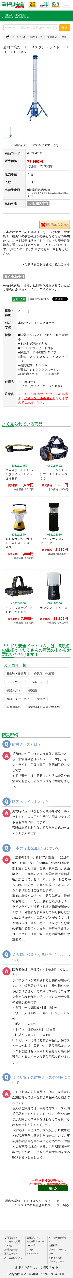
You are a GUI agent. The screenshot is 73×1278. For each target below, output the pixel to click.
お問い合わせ (11, 1249)
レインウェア (15, 682)
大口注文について (13, 1257)
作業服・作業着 (44, 673)
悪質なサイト (11, 1253)
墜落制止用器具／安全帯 (44, 707)
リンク (30, 1249)
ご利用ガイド (11, 1237)
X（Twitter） (33, 1253)
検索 (65, 27)
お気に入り (19, 299)
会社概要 (53, 1245)
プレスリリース (56, 1261)
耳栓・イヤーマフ (17, 699)
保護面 (32, 690)
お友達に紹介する (39, 299)
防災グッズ (36, 37)
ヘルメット (38, 682)
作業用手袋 (13, 707)
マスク (41, 699)
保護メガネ (13, 690)
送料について (33, 1237)
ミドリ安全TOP (17, 37)
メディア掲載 (55, 1257)
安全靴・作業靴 (16, 673)
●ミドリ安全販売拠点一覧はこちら (46, 264)
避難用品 (52, 37)
